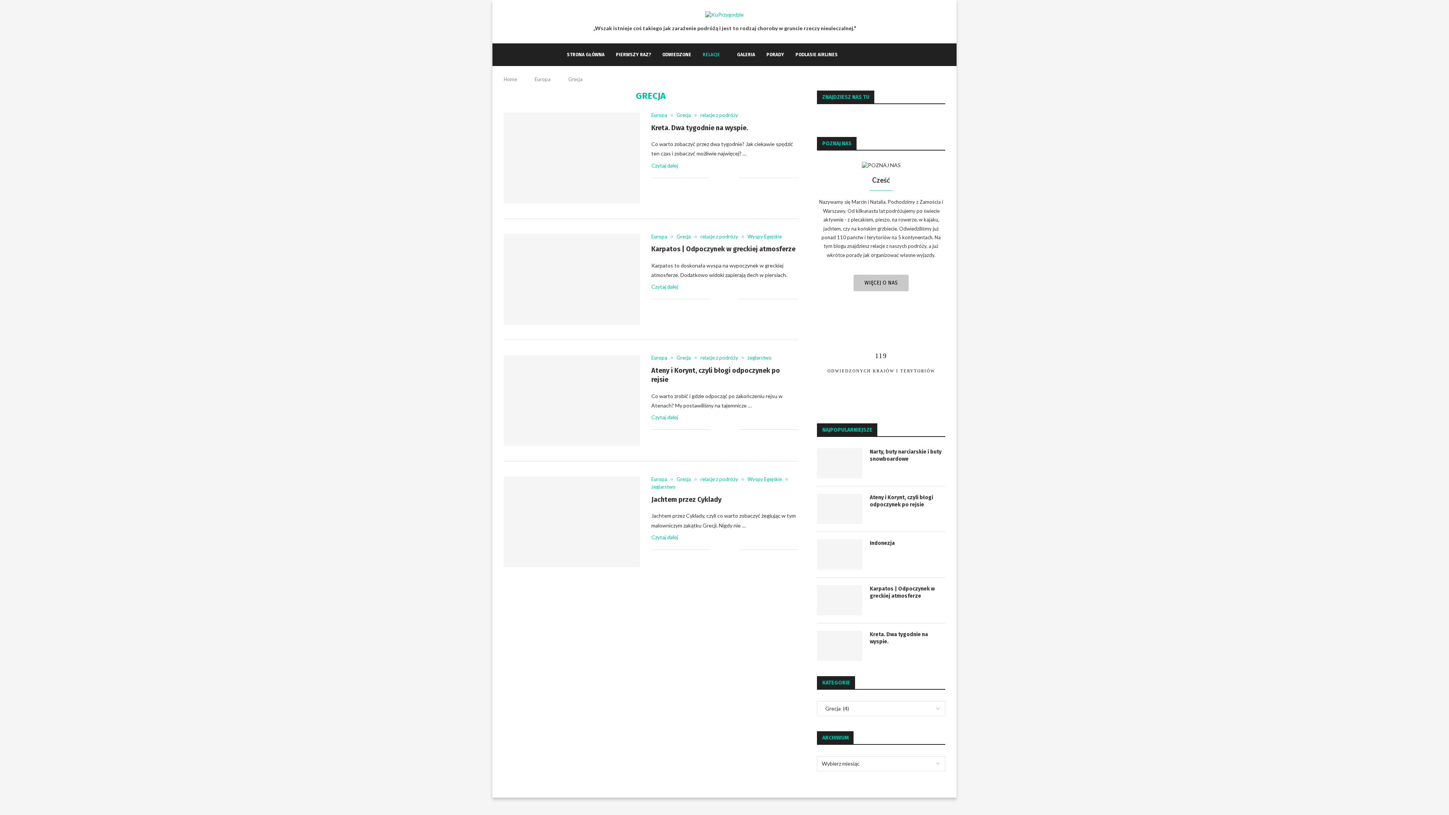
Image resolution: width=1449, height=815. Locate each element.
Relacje (711, 54)
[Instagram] (859, 55)
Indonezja (882, 543)
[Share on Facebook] (725, 178)
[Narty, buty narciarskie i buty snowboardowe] (839, 463)
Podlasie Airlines (816, 54)
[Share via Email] (733, 178)
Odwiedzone (676, 54)
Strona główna (586, 54)
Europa (543, 79)
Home (510, 79)
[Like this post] (716, 178)
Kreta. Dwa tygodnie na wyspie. (699, 128)
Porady (775, 54)
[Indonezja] (839, 555)
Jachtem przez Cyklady (686, 499)
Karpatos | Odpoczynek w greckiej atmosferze (723, 249)
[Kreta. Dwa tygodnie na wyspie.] (572, 157)
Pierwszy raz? (633, 54)
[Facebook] (851, 55)
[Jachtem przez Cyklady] (572, 522)
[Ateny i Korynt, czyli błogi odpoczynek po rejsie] (572, 400)
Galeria (746, 54)
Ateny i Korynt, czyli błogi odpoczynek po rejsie (901, 501)
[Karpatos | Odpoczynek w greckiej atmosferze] (572, 279)
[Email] (867, 55)
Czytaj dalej (664, 165)
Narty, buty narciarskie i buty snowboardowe (905, 456)
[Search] (878, 55)
